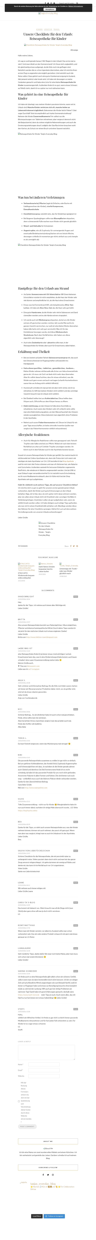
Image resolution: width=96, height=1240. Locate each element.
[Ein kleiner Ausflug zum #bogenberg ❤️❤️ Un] (63, 1198)
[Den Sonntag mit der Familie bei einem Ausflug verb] (63, 1201)
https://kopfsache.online (27, 810)
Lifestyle (48, 29)
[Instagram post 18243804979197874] (33, 1205)
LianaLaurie (24, 948)
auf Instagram (33, 669)
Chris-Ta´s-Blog (26, 902)
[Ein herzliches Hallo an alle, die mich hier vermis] (63, 1208)
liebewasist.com (33, 666)
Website (21, 1076)
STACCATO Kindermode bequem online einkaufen (26, 575)
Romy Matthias (26, 925)
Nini (20, 755)
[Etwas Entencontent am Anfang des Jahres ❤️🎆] (33, 1208)
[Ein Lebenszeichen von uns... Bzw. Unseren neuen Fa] (33, 1195)
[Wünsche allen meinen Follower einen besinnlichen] (63, 1195)
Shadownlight (26, 597)
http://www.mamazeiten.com (36, 788)
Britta (21, 619)
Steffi (21, 1009)
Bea (20, 822)
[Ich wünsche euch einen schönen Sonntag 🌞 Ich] (33, 1198)
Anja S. (22, 680)
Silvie (21, 799)
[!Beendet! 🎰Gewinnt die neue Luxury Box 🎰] (33, 1211)
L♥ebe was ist (25, 648)
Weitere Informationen (75, 6)
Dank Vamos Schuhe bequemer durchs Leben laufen (47, 569)
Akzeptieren (50, 9)
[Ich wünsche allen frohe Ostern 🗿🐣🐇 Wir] (33, 1201)
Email (20, 1070)
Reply (75, 596)
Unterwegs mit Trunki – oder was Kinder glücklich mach (69, 571)
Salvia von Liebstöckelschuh (34, 851)
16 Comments (23, 546)
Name (20, 1064)
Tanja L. (22, 738)
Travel (57, 29)
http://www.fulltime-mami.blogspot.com (41, 637)
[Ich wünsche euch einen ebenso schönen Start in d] (63, 1211)
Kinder (39, 29)
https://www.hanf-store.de (28, 995)
